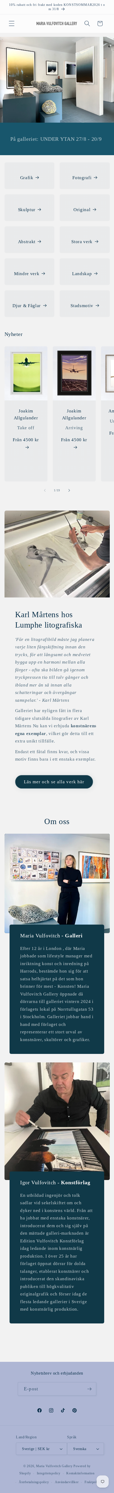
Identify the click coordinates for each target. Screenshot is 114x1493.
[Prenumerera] (89, 1389)
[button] (11, 23)
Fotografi (81, 177)
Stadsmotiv (82, 305)
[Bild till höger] (69, 490)
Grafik (26, 177)
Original (81, 209)
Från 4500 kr (26, 439)
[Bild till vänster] (45, 490)
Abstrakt (27, 241)
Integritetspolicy (48, 1473)
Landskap (82, 273)
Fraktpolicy (93, 1482)
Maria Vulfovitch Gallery (54, 1466)
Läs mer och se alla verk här (54, 781)
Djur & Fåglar (26, 305)
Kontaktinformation (80, 1473)
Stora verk (82, 241)
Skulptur (27, 209)
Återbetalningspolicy (34, 1482)
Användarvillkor (67, 1482)
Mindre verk (26, 273)
